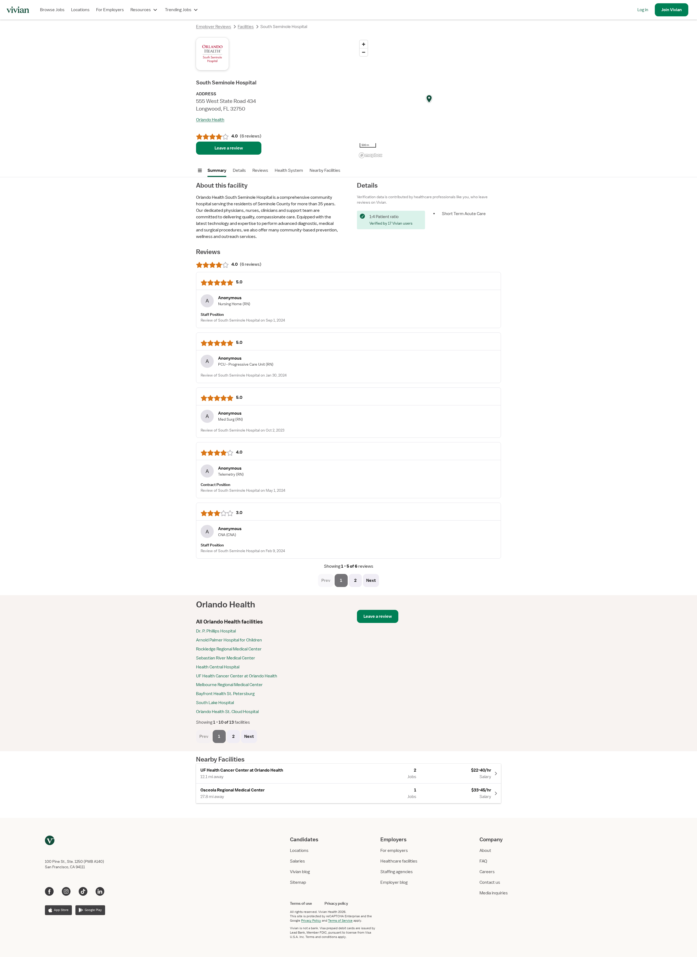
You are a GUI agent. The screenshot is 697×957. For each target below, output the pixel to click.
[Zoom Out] (364, 52)
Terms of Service (340, 920)
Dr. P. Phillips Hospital (216, 631)
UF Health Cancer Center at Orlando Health (236, 676)
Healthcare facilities (398, 861)
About (485, 850)
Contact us (489, 882)
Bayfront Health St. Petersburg (225, 693)
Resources (140, 10)
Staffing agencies (396, 872)
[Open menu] (199, 170)
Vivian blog (300, 872)
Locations (80, 10)
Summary (216, 170)
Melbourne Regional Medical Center (229, 684)
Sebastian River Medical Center (225, 658)
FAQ (483, 861)
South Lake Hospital (215, 702)
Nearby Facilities (325, 170)
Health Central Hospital (217, 667)
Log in (642, 10)
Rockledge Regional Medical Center (229, 649)
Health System (289, 170)
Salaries (297, 861)
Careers (487, 872)
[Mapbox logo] (371, 155)
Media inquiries (493, 893)
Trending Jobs (178, 10)
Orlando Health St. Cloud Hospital (227, 711)
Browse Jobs (52, 10)
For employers (394, 850)
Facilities (246, 26)
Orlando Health (210, 120)
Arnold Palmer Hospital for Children (229, 640)
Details (239, 170)
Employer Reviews (213, 26)
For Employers (110, 10)
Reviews (260, 170)
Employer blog (394, 882)
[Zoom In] (364, 44)
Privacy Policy (311, 920)
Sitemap (298, 882)
